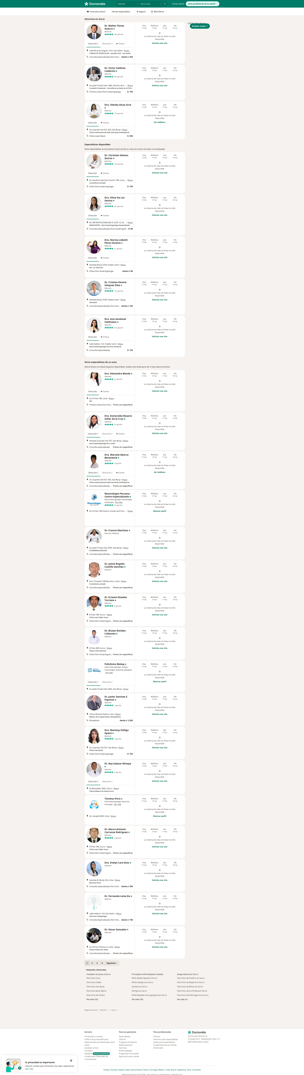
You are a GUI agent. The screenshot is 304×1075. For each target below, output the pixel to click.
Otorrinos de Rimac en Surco (190, 986)
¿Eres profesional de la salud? (202, 3)
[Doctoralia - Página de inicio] (99, 3)
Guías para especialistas (164, 1042)
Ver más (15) (137, 999)
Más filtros (159, 11)
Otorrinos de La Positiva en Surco (192, 991)
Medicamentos (125, 1045)
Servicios (123, 1048)
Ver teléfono (159, 122)
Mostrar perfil (159, 511)
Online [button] (121, 43)
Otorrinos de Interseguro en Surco (192, 995)
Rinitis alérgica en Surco (142, 982)
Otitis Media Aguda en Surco (144, 978)
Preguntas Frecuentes (129, 1053)
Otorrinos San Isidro (95, 995)
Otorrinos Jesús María (96, 991)
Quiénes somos (92, 1048)
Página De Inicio (91, 1010)
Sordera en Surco (139, 986)
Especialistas (124, 1036)
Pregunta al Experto (128, 1042)
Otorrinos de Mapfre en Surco (190, 982)
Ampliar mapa (198, 26)
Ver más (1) (182, 999)
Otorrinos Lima (93, 978)
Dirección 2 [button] (107, 43)
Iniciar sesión (178, 3)
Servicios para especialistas (165, 1039)
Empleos (97, 1053)
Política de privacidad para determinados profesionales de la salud (100, 1042)
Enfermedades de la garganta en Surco (149, 995)
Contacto (89, 1050)
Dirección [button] (92, 122)
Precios (156, 1036)
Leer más (29, 1069)
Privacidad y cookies (94, 1036)
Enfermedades (125, 1050)
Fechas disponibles (121, 11)
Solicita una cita (159, 43)
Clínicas (122, 1039)
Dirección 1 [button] (93, 43)
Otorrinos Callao (93, 982)
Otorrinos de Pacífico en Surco (191, 978)
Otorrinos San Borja (95, 986)
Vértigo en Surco (139, 991)
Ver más (119, 502)
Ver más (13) (92, 999)
